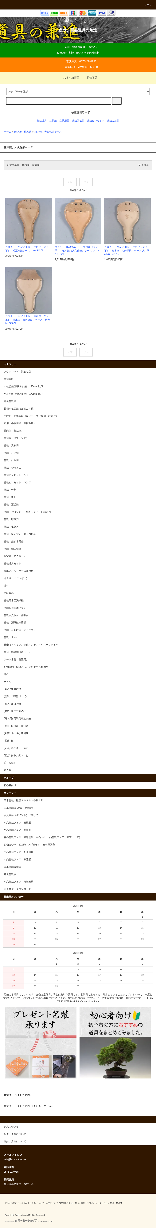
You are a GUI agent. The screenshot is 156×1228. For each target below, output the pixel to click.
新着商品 (92, 77)
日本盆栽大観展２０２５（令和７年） (25, 800)
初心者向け (10, 785)
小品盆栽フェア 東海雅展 (18, 881)
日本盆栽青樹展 (12, 867)
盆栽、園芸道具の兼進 (78, 30)
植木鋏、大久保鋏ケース (48, 132)
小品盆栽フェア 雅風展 (17, 822)
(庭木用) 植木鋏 (22, 132)
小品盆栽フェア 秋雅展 (17, 859)
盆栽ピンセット (95, 120)
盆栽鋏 (53, 120)
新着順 (36, 165)
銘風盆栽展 (10, 874)
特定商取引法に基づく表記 (72, 1203)
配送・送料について (34, 1203)
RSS (112, 1203)
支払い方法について (14, 1203)
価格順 (25, 165)
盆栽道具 (42, 120)
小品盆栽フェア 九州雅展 (18, 852)
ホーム (7, 132)
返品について (52, 1203)
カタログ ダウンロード (17, 889)
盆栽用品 (64, 120)
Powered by (9, 1221)
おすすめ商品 (71, 77)
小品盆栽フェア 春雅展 (17, 830)
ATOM (119, 1203)
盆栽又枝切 (78, 120)
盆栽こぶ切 (113, 120)
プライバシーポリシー (97, 1203)
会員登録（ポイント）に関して (21, 815)
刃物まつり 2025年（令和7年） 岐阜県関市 (30, 844)
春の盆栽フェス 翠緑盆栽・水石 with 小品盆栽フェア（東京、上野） (42, 837)
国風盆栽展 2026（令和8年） (20, 808)
